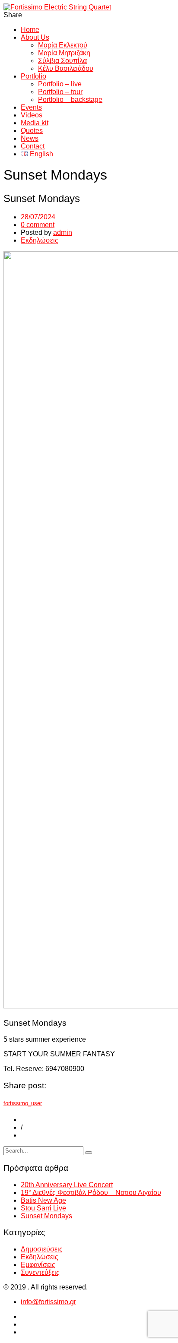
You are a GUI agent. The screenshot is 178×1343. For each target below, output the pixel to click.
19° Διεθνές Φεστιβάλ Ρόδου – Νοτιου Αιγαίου (91, 1192)
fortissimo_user (22, 1103)
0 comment (37, 224)
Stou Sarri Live (43, 1208)
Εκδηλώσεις (39, 240)
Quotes (32, 130)
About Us (35, 37)
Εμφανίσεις (38, 1264)
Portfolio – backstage (70, 99)
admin (62, 232)
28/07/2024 (38, 217)
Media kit (34, 122)
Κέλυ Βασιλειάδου (65, 68)
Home (30, 29)
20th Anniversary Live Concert (67, 1184)
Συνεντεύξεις (40, 1272)
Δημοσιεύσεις (42, 1249)
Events (31, 107)
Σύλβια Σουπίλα (62, 60)
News (29, 138)
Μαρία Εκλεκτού (62, 45)
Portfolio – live (60, 84)
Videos (31, 115)
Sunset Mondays (46, 1216)
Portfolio (33, 76)
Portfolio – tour (60, 91)
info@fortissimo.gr (48, 1301)
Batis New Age (43, 1200)
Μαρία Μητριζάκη (64, 53)
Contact (32, 146)
